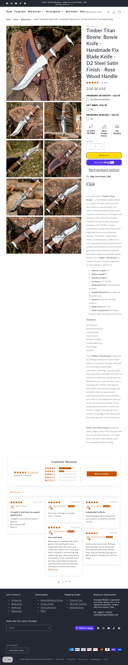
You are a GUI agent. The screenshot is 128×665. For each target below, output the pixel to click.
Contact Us (17, 600)
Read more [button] (53, 569)
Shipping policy (96, 659)
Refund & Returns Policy (52, 600)
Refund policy (60, 659)
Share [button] (91, 184)
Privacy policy (71, 659)
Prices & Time (76, 600)
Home (8, 19)
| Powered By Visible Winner (44, 659)
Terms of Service (48, 607)
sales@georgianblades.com (106, 614)
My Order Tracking (78, 604)
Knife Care (16, 607)
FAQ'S (43, 611)
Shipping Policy (77, 607)
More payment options (104, 170)
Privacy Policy (47, 604)
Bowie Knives (26, 19)
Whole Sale (17, 611)
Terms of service (83, 659)
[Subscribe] (48, 628)
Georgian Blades (30, 659)
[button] (108, 12)
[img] (16, 502)
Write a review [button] (101, 474)
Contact (105, 659)
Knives (15, 19)
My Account (17, 604)
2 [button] (62, 581)
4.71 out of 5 (33, 472)
